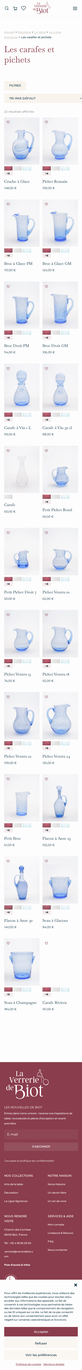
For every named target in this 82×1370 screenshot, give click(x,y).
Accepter (41, 1332)
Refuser (41, 1343)
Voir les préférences (41, 1355)
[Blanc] (17, 168)
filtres (15, 85)
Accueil (9, 32)
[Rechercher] (6, 8)
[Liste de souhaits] (23, 8)
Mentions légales (53, 1364)
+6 (8, 173)
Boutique (24, 32)
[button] (76, 1285)
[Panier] (15, 8)
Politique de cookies (28, 1364)
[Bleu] (27, 168)
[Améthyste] (8, 168)
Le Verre (40, 32)
